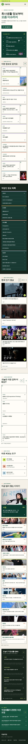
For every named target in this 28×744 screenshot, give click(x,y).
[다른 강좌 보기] (21, 380)
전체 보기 (23, 380)
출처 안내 (9, 740)
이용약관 (15, 740)
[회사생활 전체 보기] (24, 222)
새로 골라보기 (8, 27)
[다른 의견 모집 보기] (25, 712)
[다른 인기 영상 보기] (19, 280)
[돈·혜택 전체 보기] (24, 208)
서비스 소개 (3, 740)
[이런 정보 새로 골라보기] (25, 63)
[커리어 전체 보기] (24, 193)
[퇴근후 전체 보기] (24, 253)
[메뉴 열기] (25, 4)
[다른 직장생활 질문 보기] (23, 652)
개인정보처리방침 (22, 740)
